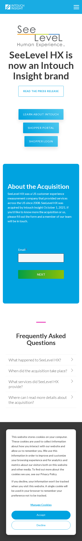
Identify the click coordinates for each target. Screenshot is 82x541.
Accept (41, 514)
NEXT (41, 274)
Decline (41, 525)
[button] (76, 7)
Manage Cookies (41, 504)
